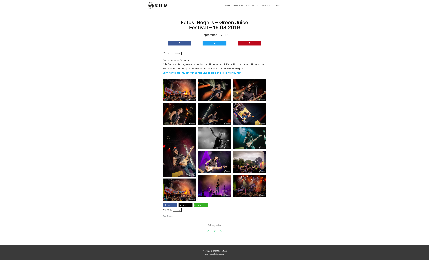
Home (227, 5)
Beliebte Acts (267, 5)
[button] (179, 43)
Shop (278, 5)
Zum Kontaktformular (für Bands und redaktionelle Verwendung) (202, 72)
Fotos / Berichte (252, 5)
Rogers (177, 53)
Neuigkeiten (238, 5)
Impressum (209, 254)
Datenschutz (219, 254)
